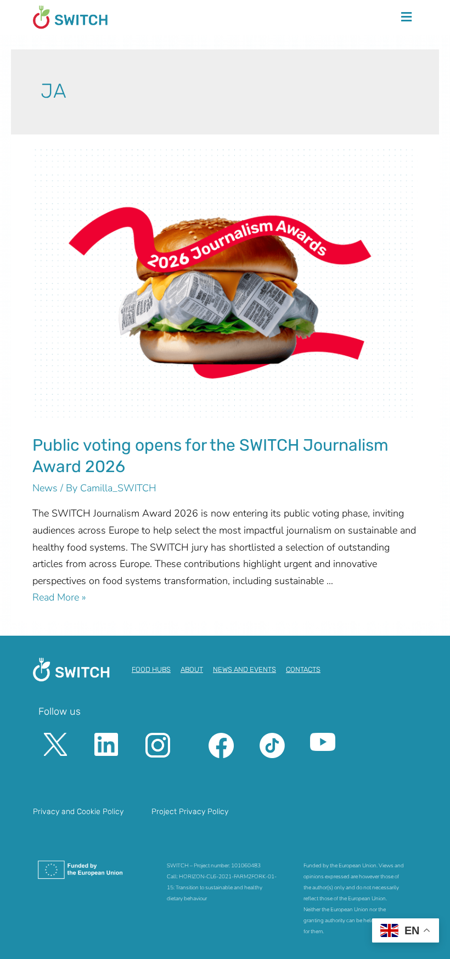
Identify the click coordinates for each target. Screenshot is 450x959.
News (45, 488)
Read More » (59, 597)
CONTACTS (303, 669)
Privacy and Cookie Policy (78, 811)
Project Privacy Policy (189, 811)
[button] (406, 17)
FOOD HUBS (151, 669)
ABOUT (192, 669)
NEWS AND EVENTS (244, 669)
